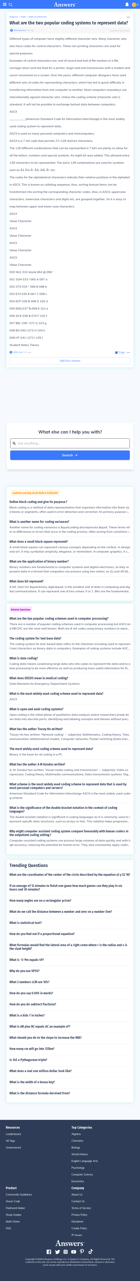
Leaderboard (13, 1134)
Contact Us (78, 1201)
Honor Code (13, 1201)
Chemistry (77, 1140)
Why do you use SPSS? (24, 971)
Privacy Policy (79, 1214)
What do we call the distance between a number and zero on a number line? (60, 912)
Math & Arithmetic (38, 16)
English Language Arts (84, 1161)
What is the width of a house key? (32, 1082)
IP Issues (76, 1235)
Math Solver (13, 1221)
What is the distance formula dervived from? (39, 1093)
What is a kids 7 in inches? (27, 1015)
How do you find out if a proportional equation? (42, 934)
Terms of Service (81, 1208)
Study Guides (13, 1214)
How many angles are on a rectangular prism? (40, 901)
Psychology (78, 1167)
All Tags (10, 1140)
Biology (75, 1147)
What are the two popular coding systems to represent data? (68, 23)
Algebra (76, 1134)
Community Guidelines (19, 1194)
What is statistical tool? (25, 923)
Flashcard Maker (15, 1208)
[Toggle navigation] (5, 4)
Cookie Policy (79, 1228)
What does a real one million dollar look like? (40, 1071)
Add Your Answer (70, 360)
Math (23, 16)
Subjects (13, 16)
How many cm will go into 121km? (32, 1049)
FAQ (8, 1228)
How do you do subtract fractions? (32, 1004)
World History (79, 1154)
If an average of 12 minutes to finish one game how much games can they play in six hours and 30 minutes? (65, 887)
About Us (76, 1194)
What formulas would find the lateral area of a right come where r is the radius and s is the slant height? (68, 947)
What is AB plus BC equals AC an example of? (39, 1027)
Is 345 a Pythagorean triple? (28, 1060)
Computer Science (82, 1174)
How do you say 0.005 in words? (31, 993)
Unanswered (13, 1147)
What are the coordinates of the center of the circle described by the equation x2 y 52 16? (69, 875)
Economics (77, 1181)
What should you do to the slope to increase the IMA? (45, 1038)
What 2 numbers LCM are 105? (29, 982)
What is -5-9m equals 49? (26, 960)
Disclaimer (77, 1221)
